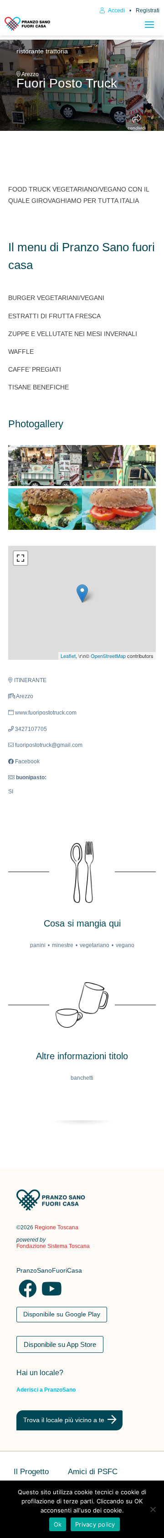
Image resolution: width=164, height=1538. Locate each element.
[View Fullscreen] (20, 558)
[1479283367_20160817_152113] (45, 509)
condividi (137, 127)
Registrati (147, 10)
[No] (152, 1509)
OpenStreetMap (108, 655)
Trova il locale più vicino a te (63, 1420)
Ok (58, 1524)
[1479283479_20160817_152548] (119, 509)
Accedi (116, 10)
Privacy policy (95, 1524)
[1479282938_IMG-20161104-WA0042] (119, 466)
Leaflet (68, 655)
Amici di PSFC (93, 1472)
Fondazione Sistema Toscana (53, 1246)
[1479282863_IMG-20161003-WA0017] (45, 466)
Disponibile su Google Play (61, 1314)
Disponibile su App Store (60, 1344)
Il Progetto (31, 1472)
